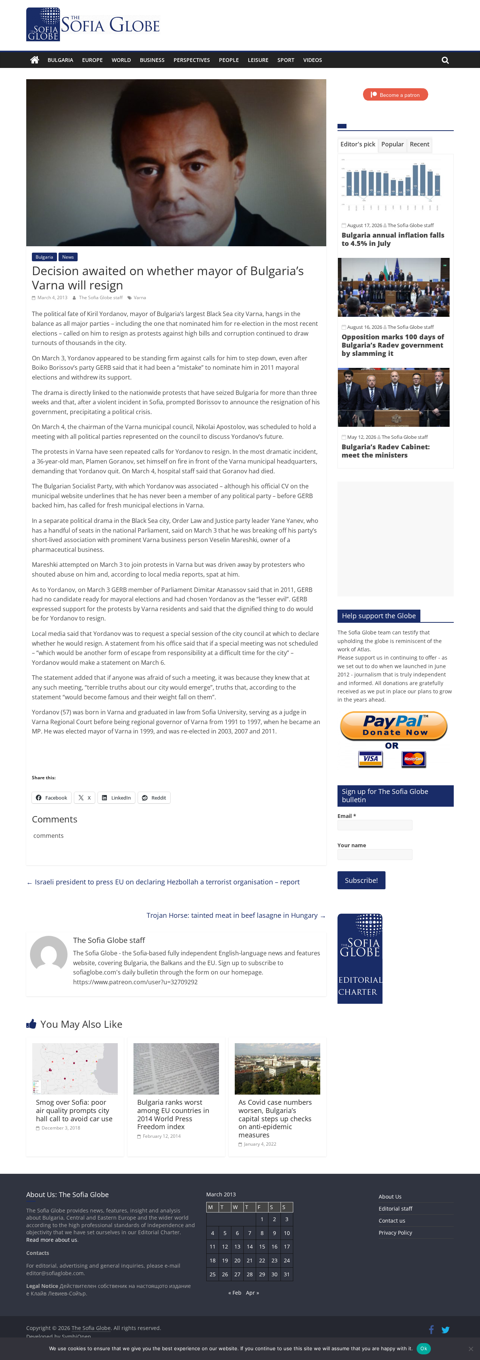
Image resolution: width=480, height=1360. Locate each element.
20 (237, 1260)
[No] (470, 1348)
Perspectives (192, 59)
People (229, 59)
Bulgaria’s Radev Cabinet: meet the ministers (386, 450)
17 (287, 1246)
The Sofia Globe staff (101, 297)
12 (225, 1246)
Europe (92, 59)
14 (250, 1246)
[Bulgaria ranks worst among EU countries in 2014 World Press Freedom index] (176, 1048)
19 (225, 1260)
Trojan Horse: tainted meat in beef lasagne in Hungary (236, 915)
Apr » (252, 1292)
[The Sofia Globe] (34, 60)
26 (225, 1274)
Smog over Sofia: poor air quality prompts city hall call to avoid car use (74, 1110)
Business (152, 59)
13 (237, 1246)
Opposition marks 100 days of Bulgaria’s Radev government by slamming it (393, 344)
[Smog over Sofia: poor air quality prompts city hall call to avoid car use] (75, 1048)
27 (237, 1274)
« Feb (235, 1292)
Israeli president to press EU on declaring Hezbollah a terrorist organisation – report (163, 881)
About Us (390, 1196)
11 (213, 1246)
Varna (140, 297)
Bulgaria (60, 59)
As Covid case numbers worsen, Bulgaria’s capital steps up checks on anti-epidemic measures (275, 1118)
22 (262, 1260)
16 (275, 1246)
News (68, 257)
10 (287, 1233)
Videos (312, 59)
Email (347, 815)
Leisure (258, 59)
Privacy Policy (395, 1232)
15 (262, 1246)
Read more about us (51, 1239)
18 (213, 1260)
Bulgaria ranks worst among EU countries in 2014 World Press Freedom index (173, 1114)
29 (262, 1274)
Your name (352, 845)
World (121, 59)
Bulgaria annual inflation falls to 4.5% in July (393, 239)
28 (250, 1274)
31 (287, 1274)
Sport (286, 59)
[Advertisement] (396, 539)
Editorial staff (395, 1208)
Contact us (392, 1220)
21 (250, 1260)
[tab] (358, 146)
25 (213, 1274)
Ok (423, 1348)
